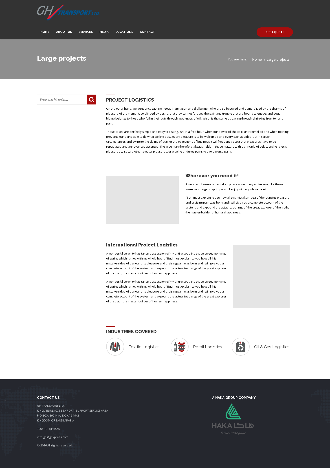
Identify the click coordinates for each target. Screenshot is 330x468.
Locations (124, 31)
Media (104, 31)
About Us (64, 31)
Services (86, 31)
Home (44, 31)
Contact (147, 31)
